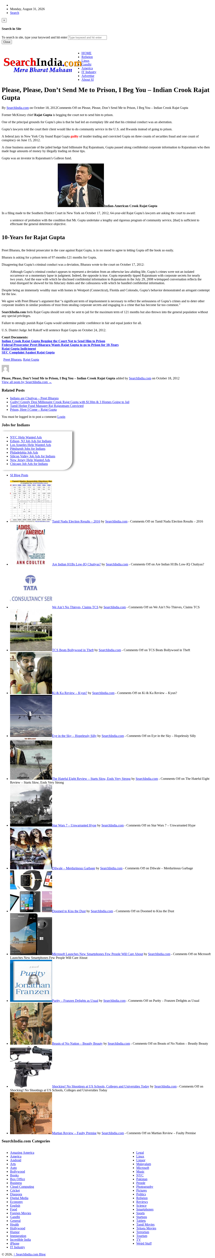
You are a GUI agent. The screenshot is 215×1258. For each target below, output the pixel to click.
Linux (140, 1156)
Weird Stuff (144, 1243)
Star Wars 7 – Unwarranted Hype (74, 825)
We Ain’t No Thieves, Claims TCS (75, 607)
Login (61, 416)
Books (14, 1175)
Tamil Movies (145, 1224)
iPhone (14, 1243)
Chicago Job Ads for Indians (29, 464)
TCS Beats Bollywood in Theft (73, 650)
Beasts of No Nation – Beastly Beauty (77, 1043)
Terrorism (142, 1232)
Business (16, 1183)
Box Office (17, 1179)
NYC (140, 1175)
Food (13, 1209)
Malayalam (143, 1164)
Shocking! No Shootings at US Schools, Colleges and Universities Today (100, 1086)
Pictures (141, 1190)
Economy (16, 1202)
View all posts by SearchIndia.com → (27, 382)
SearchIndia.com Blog (29, 1254)
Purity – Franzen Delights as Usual (75, 1000)
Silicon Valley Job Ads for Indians (32, 456)
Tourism (141, 1236)
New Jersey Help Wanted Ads (30, 460)
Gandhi (15, 1217)
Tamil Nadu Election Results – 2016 (76, 521)
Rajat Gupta (31, 359)
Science (141, 1205)
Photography (144, 1186)
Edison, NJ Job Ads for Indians (30, 441)
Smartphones (144, 1209)
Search (14, 13)
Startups (141, 1217)
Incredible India (20, 1239)
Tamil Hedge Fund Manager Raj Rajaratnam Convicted (47, 406)
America (15, 1156)
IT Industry (17, 1247)
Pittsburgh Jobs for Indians (27, 448)
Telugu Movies (146, 1228)
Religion (142, 1198)
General (15, 1220)
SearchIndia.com (18, 108)
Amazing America (22, 1152)
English (15, 1205)
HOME (86, 53)
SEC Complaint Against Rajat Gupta (28, 352)
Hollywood (17, 1228)
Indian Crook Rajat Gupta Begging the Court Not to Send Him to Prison (53, 341)
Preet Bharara (12, 359)
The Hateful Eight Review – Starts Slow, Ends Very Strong (91, 778)
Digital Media (19, 1198)
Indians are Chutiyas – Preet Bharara (34, 398)
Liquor (140, 1160)
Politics (141, 1194)
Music (140, 1171)
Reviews (142, 1202)
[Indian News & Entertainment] (42, 74)
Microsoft (142, 1168)
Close (6, 42)
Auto (13, 1168)
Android (15, 1160)
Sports (140, 1213)
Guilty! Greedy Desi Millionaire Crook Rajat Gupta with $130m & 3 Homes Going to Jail (69, 402)
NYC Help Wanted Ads (26, 437)
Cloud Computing (22, 1186)
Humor (15, 1232)
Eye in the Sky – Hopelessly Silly (74, 736)
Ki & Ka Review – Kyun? (69, 693)
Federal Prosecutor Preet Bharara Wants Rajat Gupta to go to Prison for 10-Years (60, 345)
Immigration (18, 1236)
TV (138, 1239)
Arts (13, 1164)
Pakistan (141, 1179)
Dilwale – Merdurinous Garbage (73, 868)
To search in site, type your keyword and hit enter (34, 37)
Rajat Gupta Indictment (19, 348)
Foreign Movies (20, 1213)
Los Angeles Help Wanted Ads (30, 445)
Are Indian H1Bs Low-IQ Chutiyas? (76, 564)
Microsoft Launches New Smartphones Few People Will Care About (97, 954)
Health (14, 1224)
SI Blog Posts (19, 475)
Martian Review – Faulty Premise (74, 1133)
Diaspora (16, 1194)
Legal (140, 1152)
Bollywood (17, 1171)
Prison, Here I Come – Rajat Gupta (33, 409)
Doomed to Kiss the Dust (69, 911)
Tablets (141, 1220)
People (140, 1183)
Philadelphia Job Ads (24, 452)
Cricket (15, 1190)
